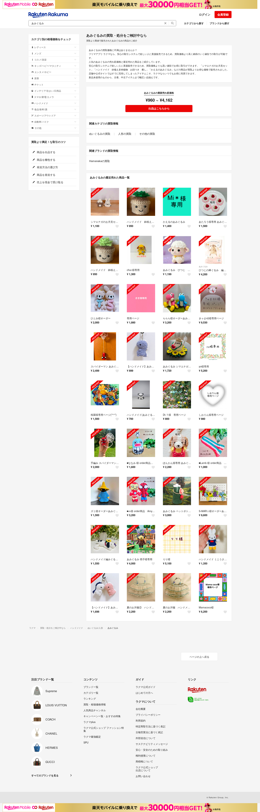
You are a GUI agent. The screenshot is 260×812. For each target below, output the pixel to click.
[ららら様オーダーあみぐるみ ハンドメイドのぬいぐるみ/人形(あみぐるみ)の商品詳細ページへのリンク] (177, 298)
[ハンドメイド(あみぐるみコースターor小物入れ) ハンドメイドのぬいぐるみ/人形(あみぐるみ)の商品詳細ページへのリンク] (141, 395)
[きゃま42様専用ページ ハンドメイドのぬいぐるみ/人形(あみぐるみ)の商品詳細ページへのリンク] (213, 298)
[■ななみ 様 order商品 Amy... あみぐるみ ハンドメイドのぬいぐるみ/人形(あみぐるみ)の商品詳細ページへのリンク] (141, 443)
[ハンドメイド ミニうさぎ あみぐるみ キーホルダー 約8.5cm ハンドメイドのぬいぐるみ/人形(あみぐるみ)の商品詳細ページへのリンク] (213, 539)
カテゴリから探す (194, 23)
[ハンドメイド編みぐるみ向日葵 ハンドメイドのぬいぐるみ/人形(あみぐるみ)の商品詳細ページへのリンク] (105, 539)
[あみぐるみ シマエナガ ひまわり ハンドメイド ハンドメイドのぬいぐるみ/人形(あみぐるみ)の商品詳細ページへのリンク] (177, 346)
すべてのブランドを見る (45, 775)
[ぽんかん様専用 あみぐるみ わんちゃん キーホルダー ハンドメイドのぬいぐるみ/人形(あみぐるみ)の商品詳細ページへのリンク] (177, 443)
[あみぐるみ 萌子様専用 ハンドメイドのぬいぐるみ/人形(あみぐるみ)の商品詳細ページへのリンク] (141, 539)
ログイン (204, 14)
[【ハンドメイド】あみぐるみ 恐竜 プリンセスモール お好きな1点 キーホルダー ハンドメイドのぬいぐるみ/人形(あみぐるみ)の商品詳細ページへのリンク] (141, 346)
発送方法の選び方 (47, 167)
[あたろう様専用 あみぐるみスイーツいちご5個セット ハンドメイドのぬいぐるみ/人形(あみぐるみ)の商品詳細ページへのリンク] (213, 202)
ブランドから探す (219, 23)
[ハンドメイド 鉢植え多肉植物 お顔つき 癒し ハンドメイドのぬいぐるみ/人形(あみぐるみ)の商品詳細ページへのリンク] (141, 202)
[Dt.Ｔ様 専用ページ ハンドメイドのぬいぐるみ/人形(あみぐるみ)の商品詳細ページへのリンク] (177, 395)
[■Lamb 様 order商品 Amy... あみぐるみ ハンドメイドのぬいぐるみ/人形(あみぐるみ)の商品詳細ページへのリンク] (213, 443)
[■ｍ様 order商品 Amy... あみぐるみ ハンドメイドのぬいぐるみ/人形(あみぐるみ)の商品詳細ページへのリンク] (141, 491)
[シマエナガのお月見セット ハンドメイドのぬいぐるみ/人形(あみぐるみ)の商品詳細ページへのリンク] (105, 202)
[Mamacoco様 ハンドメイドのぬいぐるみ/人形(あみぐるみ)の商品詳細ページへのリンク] (213, 587)
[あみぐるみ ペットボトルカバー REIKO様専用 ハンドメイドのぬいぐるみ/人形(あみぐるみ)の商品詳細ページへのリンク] (177, 491)
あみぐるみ (203, 266)
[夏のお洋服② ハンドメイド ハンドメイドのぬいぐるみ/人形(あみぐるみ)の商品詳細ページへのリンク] (141, 587)
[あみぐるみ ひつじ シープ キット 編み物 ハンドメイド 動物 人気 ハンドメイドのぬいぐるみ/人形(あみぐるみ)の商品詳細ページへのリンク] (177, 250)
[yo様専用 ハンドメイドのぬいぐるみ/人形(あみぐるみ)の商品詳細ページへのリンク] (213, 346)
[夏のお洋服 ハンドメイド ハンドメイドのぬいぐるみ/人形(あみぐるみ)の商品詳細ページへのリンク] (177, 587)
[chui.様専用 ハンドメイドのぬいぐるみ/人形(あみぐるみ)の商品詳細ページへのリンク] (141, 250)
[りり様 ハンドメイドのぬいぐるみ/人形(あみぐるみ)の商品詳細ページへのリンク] (177, 539)
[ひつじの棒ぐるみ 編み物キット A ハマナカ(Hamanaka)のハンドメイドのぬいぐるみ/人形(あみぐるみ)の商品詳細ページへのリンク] (213, 250)
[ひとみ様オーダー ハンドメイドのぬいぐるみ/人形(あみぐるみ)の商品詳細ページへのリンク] (105, 298)
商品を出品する (45, 152)
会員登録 (223, 14)
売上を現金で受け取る (49, 182)
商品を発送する (45, 175)
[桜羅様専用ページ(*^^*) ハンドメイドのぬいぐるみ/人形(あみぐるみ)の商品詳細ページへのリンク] (105, 395)
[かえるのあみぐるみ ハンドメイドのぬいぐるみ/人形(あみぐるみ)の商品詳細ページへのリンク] (177, 202)
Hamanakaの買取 (99, 161)
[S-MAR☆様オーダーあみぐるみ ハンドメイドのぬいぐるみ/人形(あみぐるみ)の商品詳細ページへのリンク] (213, 491)
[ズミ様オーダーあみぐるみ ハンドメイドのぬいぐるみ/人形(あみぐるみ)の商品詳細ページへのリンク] (105, 491)
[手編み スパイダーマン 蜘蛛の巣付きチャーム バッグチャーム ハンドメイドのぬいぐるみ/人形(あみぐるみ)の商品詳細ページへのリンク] (105, 443)
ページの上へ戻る (199, 656)
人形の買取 (124, 133)
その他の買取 (147, 133)
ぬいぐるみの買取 (99, 133)
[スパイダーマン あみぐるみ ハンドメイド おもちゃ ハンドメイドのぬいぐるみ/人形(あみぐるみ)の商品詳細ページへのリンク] (105, 346)
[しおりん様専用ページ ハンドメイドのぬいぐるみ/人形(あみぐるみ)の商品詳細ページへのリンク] (213, 395)
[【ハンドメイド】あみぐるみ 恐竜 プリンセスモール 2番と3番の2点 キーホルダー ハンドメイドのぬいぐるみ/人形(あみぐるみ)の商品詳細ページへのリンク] (105, 587)
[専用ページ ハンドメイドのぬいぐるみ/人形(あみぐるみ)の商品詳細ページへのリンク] (141, 298)
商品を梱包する (45, 159)
